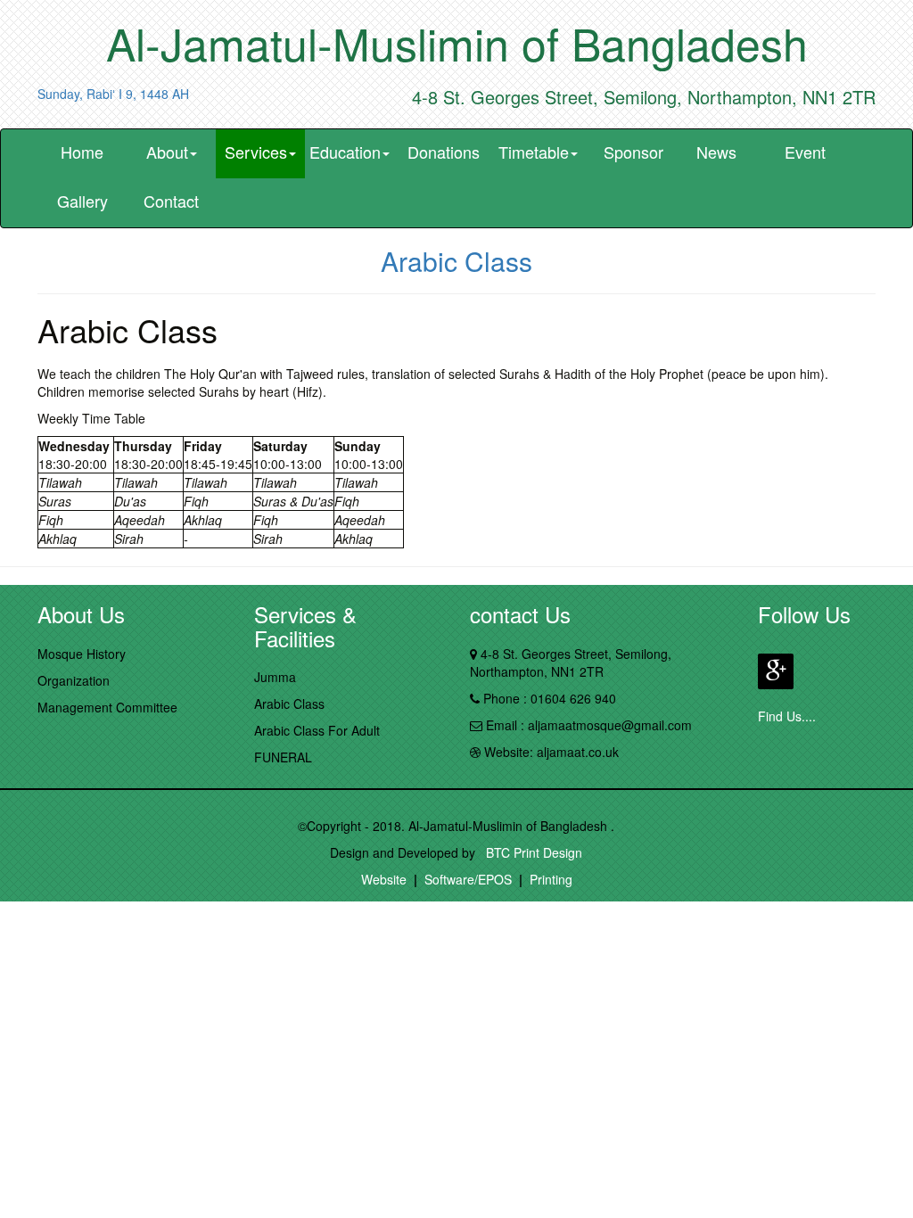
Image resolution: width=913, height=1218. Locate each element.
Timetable (533, 151)
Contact (171, 200)
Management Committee (107, 707)
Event (805, 151)
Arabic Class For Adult (317, 730)
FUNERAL (283, 757)
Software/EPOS (468, 879)
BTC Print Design (530, 852)
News (716, 151)
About (167, 151)
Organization (73, 680)
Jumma (275, 677)
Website (384, 879)
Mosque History (81, 653)
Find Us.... (787, 716)
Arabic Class (289, 703)
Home (82, 151)
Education (345, 151)
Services (256, 151)
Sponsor (633, 151)
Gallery (82, 200)
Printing (551, 879)
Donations (443, 151)
